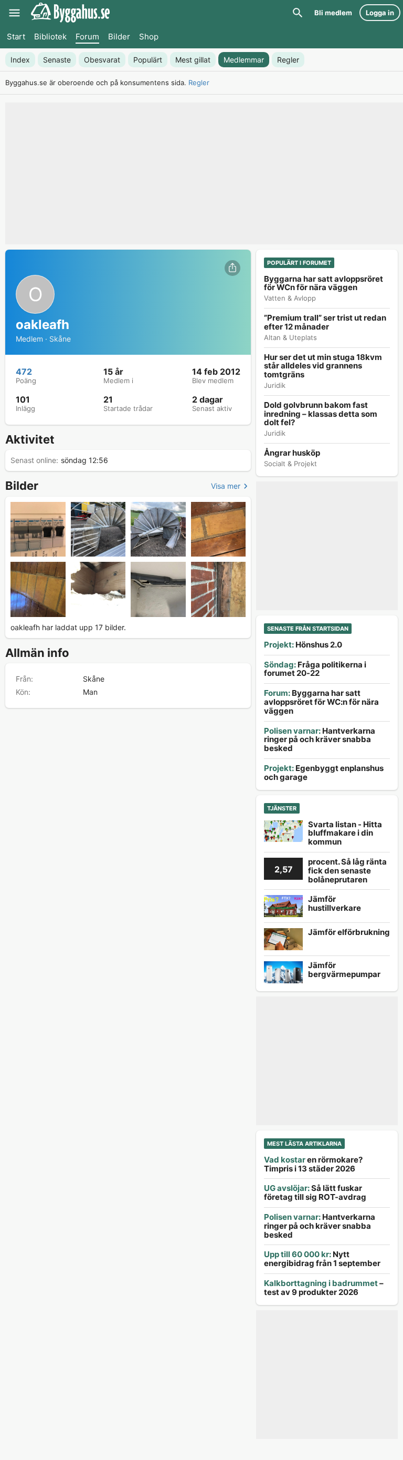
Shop (148, 37)
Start (16, 37)
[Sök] (297, 12)
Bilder (119, 37)
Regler (198, 82)
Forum (87, 37)
